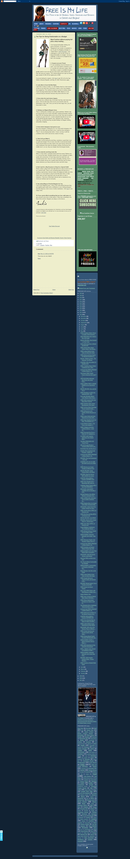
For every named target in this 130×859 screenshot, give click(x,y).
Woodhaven (81, 839)
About (41, 24)
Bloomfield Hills (84, 738)
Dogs (86, 755)
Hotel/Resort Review (82, 786)
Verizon (92, 834)
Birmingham (81, 735)
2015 (81, 304)
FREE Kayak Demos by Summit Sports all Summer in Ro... (88, 579)
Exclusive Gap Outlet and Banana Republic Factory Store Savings (54, 238)
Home (36, 24)
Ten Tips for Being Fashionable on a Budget (51, 36)
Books (82, 740)
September (84, 322)
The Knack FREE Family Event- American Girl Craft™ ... (88, 375)
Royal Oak (91, 815)
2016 (81, 302)
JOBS (79, 28)
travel (87, 176)
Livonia (95, 793)
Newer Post (36, 289)
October (83, 320)
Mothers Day (81, 800)
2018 (81, 297)
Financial (88, 771)
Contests (64, 24)
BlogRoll (75, 24)
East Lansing (84, 757)
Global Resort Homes (88, 777)
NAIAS (92, 803)
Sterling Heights (85, 824)
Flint (82, 774)
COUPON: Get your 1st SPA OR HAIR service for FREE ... (88, 463)
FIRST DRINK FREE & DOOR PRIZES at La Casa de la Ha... (88, 385)
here (56, 78)
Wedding (79, 837)
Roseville (84, 815)
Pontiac (92, 810)
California (89, 743)
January (83, 673)
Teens (95, 827)
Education (87, 759)
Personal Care (84, 808)
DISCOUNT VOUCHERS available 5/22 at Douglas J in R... (88, 490)
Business (88, 742)
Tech (68, 28)
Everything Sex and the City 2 (88, 448)
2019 (81, 295)
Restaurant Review (83, 812)
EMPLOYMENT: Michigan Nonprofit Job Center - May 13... (88, 536)
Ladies (79, 789)
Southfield (91, 820)
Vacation (94, 832)
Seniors (95, 817)
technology (86, 173)
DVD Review (92, 752)
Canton (95, 743)
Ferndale (82, 771)
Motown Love (90, 800)
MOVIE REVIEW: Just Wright (88, 518)
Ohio (79, 807)
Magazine (94, 795)
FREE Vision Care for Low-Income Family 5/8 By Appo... (87, 632)
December (83, 316)
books (88, 171)
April (82, 667)
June (82, 329)
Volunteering (92, 836)
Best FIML (62, 28)
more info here (62, 51)
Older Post (71, 289)
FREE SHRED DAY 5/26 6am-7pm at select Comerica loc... (88, 499)
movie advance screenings (85, 174)
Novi (91, 805)
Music (84, 803)
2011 (81, 312)
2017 (81, 299)
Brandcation (91, 740)
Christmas (86, 747)
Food (85, 28)
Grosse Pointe (84, 781)
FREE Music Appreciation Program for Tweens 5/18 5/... (87, 601)
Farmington (83, 768)
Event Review (93, 762)
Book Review (94, 738)
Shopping (94, 819)
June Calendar (52, 28)
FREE (82, 765)
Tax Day (94, 824)
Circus (93, 747)
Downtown (93, 755)
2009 (81, 676)
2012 (81, 310)
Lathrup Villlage (88, 789)
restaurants (85, 178)
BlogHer (80, 737)
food (92, 171)
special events (81, 176)
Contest (80, 750)
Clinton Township (82, 748)
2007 (81, 680)
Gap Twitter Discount (54, 226)
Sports (95, 822)
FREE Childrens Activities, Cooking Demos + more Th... (87, 429)
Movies (74, 28)
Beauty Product (89, 731)
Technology (85, 827)
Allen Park (80, 728)
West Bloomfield (89, 837)
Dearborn (80, 754)
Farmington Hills (92, 768)
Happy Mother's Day (85, 594)
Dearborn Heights (91, 754)
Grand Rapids (93, 779)
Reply (39, 258)
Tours (81, 829)
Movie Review (82, 801)
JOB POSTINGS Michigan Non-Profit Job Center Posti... (87, 380)
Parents (95, 807)
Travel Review (84, 831)
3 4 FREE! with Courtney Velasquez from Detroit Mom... (86, 438)
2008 (81, 678)
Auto (79, 731)
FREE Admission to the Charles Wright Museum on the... (88, 412)
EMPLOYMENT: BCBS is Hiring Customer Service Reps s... (87, 641)
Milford (92, 798)
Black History (90, 735)
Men (87, 798)
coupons (42, 245)
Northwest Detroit (82, 805)
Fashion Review (92, 770)
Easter (92, 757)
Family (95, 766)
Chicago (79, 747)
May (51, 245)
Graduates (86, 779)
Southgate (80, 822)
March (82, 669)
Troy (92, 831)
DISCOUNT (81, 752)
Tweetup (79, 832)
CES (84, 743)
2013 (81, 308)
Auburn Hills (90, 730)
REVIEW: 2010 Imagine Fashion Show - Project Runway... (87, 659)
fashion (84, 171)
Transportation (87, 829)
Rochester (84, 814)
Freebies (48, 24)
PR (69, 24)
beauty (92, 173)
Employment (81, 762)
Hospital (91, 784)
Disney (79, 755)
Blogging (87, 737)
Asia (39, 253)
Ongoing (85, 807)
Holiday (91, 783)
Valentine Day (83, 834)
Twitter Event (87, 832)
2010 (81, 314)
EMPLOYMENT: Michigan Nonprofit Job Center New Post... (87, 654)
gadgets (80, 173)
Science (88, 817)
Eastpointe (80, 759)
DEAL (90, 750)
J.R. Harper (80, 718)
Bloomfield (94, 736)
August (83, 324)
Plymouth (86, 810)
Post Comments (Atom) (47, 293)
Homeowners (81, 784)
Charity (82, 745)
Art (82, 730)
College (92, 748)
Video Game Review (82, 836)
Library (95, 789)
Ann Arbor (88, 728)
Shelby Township (84, 819)
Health (82, 783)
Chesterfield (92, 745)
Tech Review (93, 826)
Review (94, 812)
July (82, 327)
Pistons (79, 810)
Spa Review (88, 822)
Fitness (95, 771)
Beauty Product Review (85, 733)
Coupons (56, 24)
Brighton (80, 742)
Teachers (82, 826)
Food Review (87, 776)
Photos (92, 808)
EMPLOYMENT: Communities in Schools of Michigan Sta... (88, 567)
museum (80, 841)
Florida (87, 774)
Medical (92, 796)
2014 (81, 306)
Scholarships (80, 817)
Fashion (36, 28)
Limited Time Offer (87, 791)
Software (83, 820)
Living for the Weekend (84, 793)
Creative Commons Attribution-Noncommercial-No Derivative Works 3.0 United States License (87, 721)
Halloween (94, 781)
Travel (43, 28)
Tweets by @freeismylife (84, 193)
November (83, 318)
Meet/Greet (80, 798)
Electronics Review (88, 760)
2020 (81, 293)
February (83, 671)
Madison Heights (84, 794)
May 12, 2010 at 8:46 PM (47, 253)
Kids (91, 788)
